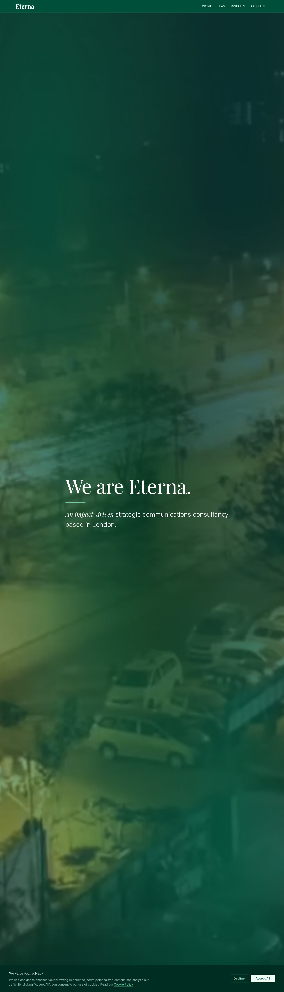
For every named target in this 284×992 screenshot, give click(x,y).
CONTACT (258, 6)
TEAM (221, 6)
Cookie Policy (123, 984)
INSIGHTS (238, 6)
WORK (206, 6)
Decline (239, 978)
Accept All (263, 978)
